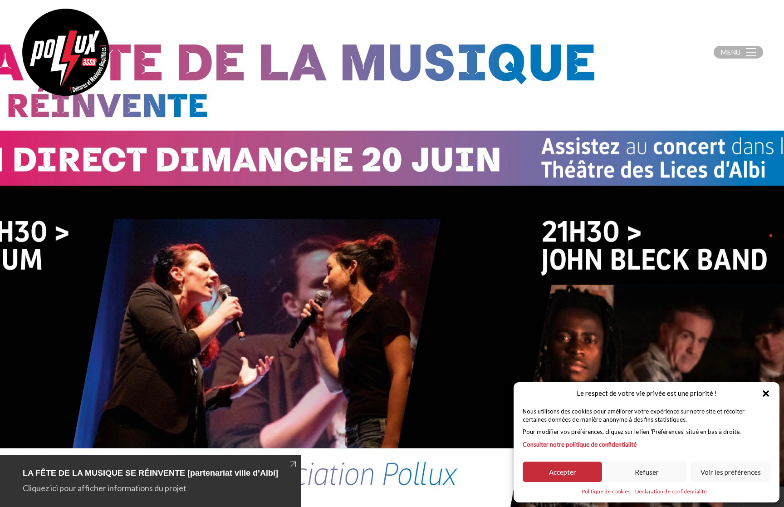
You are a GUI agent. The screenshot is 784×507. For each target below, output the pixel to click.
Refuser (647, 472)
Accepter (562, 472)
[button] (765, 393)
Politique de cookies (606, 491)
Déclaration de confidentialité (671, 491)
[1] (771, 235)
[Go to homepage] (65, 52)
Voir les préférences (731, 472)
